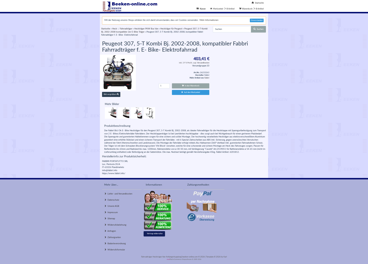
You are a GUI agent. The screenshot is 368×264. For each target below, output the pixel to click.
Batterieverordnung (116, 243)
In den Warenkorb (191, 86)
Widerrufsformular (115, 250)
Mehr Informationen (209, 20)
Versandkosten (203, 63)
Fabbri (206, 78)
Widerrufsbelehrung (116, 225)
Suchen (259, 29)
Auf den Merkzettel (191, 92)
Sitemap (110, 219)
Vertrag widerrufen (155, 234)
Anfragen (111, 231)
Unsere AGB (112, 206)
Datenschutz (112, 200)
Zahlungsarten (113, 237)
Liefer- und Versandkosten (119, 194)
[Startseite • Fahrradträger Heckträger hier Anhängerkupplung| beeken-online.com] (131, 6)
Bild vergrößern (110, 94)
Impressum (112, 212)
